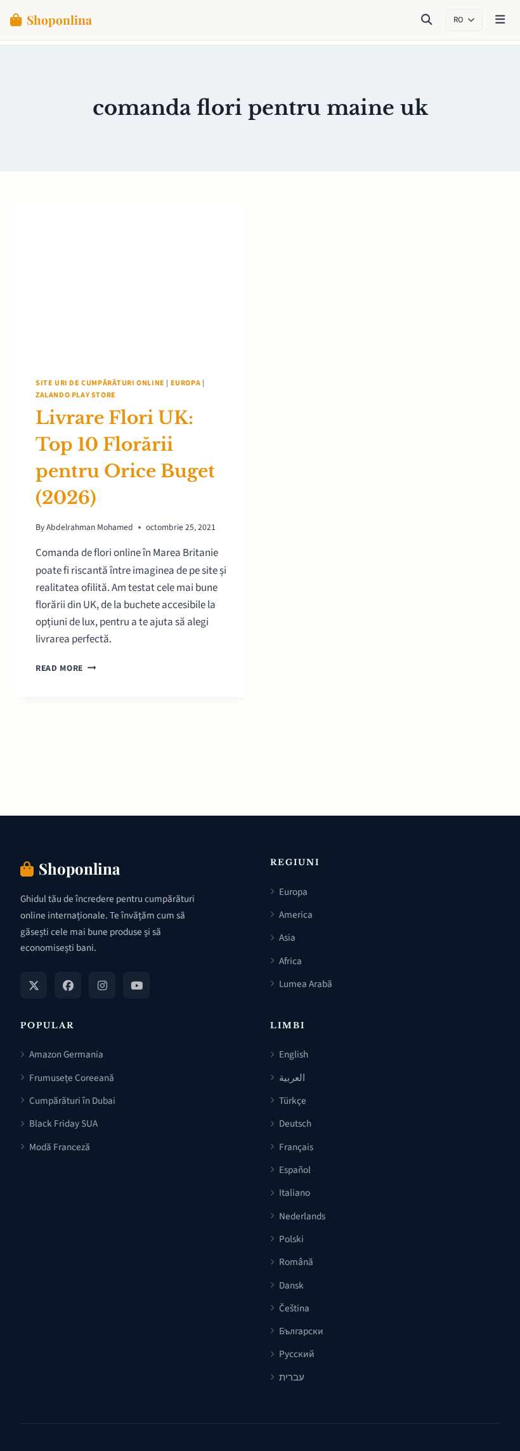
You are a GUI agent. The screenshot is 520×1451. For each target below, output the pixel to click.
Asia (287, 937)
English (293, 1054)
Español (295, 1170)
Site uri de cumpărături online (100, 383)
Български (301, 1331)
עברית (291, 1377)
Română (296, 1262)
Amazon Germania (66, 1054)
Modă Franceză (59, 1147)
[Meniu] (500, 20)
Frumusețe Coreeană (71, 1078)
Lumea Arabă (305, 984)
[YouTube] (136, 985)
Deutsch (295, 1123)
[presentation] (131, 279)
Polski (291, 1239)
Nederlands (302, 1216)
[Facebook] (68, 985)
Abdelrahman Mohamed (89, 527)
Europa (186, 383)
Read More (66, 668)
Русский (297, 1354)
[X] (33, 985)
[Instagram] (102, 985)
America (296, 915)
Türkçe (292, 1101)
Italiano (294, 1193)
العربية (292, 1078)
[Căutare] (427, 20)
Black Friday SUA (63, 1123)
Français (296, 1147)
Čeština (294, 1308)
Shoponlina (59, 19)
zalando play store (76, 395)
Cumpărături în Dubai (72, 1101)
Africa (290, 961)
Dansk (291, 1285)
